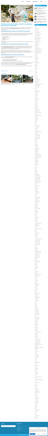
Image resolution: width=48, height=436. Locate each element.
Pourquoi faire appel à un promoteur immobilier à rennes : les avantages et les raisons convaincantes (42, 22)
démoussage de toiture (38, 154)
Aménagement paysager (38, 52)
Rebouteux (36, 334)
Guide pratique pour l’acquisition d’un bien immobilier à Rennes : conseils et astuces (42, 19)
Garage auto (36, 204)
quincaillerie (36, 327)
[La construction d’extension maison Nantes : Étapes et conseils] (28, 78)
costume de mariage (37, 135)
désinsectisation (37, 161)
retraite (36, 349)
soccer (36, 371)
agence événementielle (38, 38)
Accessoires (36, 28)
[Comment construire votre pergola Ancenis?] (6, 78)
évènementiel (36, 188)
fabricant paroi (36, 191)
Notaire (36, 277)
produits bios (36, 324)
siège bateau (36, 368)
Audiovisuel (36, 61)
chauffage (36, 114)
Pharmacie (36, 294)
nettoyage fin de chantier (38, 274)
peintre (36, 290)
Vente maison (36, 401)
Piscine (36, 301)
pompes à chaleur (37, 313)
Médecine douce (37, 257)
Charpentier (36, 108)
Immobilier (36, 218)
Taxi (35, 381)
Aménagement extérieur (38, 51)
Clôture (36, 121)
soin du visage (36, 372)
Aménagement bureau (37, 48)
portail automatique (37, 317)
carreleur (36, 92)
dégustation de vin (37, 148)
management (36, 254)
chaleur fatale (36, 98)
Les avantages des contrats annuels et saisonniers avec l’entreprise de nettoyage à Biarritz (41, 8)
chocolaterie (36, 118)
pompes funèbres (37, 314)
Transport (36, 395)
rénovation (36, 337)
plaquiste (36, 304)
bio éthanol (36, 72)
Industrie (36, 221)
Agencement (36, 42)
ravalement (36, 330)
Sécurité (36, 361)
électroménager (37, 174)
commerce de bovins (37, 125)
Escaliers (36, 187)
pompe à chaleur (37, 311)
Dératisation (36, 158)
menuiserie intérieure (37, 261)
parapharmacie (37, 284)
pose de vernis (36, 321)
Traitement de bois (37, 391)
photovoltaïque (37, 300)
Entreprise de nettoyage (38, 181)
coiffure (36, 124)
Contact (18, 430)
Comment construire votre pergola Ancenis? (5, 84)
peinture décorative (37, 293)
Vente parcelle (36, 402)
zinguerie (36, 418)
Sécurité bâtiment (37, 362)
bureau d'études (37, 82)
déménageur (36, 151)
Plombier (36, 307)
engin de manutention (37, 175)
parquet (36, 287)
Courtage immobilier (37, 138)
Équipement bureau (37, 185)
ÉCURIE (36, 168)
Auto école (36, 65)
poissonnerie (36, 310)
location (36, 237)
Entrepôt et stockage (37, 178)
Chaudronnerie (37, 111)
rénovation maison (37, 340)
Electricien (36, 171)
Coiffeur (36, 122)
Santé (35, 359)
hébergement (36, 211)
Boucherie (36, 75)
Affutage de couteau (37, 32)
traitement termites (37, 392)
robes (35, 352)
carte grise (36, 95)
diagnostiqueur (37, 164)
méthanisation (36, 267)
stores (35, 378)
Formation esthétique (37, 197)
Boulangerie (36, 78)
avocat (36, 71)
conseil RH (36, 128)
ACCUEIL (18, 425)
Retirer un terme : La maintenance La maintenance (39, 348)
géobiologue (36, 207)
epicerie (36, 184)
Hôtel (35, 214)
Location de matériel (37, 240)
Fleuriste (36, 195)
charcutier (36, 104)
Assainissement (37, 58)
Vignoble (36, 411)
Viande (36, 408)
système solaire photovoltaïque (38, 379)
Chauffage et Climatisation (38, 115)
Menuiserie (36, 260)
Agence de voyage (37, 35)
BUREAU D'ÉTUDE (37, 81)
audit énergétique (37, 62)
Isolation (36, 230)
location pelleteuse (37, 244)
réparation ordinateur (37, 343)
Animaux (36, 55)
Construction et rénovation (38, 131)
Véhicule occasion (37, 398)
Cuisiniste (36, 144)
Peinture (36, 291)
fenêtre (36, 194)
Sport (35, 375)
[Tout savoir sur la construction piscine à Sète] (17, 78)
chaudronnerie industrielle (38, 112)
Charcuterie (36, 102)
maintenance (36, 250)
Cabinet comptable (37, 85)
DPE (35, 165)
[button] (45, 1)
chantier (36, 101)
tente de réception (37, 382)
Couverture (36, 141)
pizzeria (36, 303)
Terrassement (36, 385)
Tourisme (36, 388)
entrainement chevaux (37, 177)
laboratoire (36, 234)
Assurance (36, 59)
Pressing (36, 323)
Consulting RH (36, 132)
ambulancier (36, 45)
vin (35, 412)
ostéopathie (36, 280)
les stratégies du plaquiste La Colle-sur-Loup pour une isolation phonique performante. (40, 10)
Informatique (36, 224)
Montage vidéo (37, 271)
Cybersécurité (36, 145)
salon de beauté (37, 355)
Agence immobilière (37, 39)
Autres (35, 69)
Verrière (36, 405)
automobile (36, 68)
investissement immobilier (38, 228)
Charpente (36, 105)
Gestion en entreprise (37, 208)
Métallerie (36, 264)
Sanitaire (36, 358)
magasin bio (36, 248)
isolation (36, 231)
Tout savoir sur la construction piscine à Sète (17, 84)
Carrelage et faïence (37, 91)
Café (35, 88)
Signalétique (36, 369)
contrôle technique (37, 134)
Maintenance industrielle (38, 251)
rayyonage (36, 333)
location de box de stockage (38, 238)
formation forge (37, 198)
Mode (35, 270)
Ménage (36, 258)
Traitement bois (37, 389)
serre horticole (36, 365)
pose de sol (36, 320)
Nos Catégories (19, 427)
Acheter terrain (37, 29)
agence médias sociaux (38, 41)
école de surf (36, 167)
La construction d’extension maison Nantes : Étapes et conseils (27, 84)
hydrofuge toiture (37, 217)
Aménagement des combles (38, 49)
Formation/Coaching (37, 201)
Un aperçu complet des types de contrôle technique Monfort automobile (42, 16)
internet (36, 227)
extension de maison (13, 28)
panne (36, 281)
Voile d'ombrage (37, 415)
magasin (36, 247)
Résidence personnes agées (38, 344)
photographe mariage (37, 297)
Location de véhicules (37, 241)
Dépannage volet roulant (38, 155)
